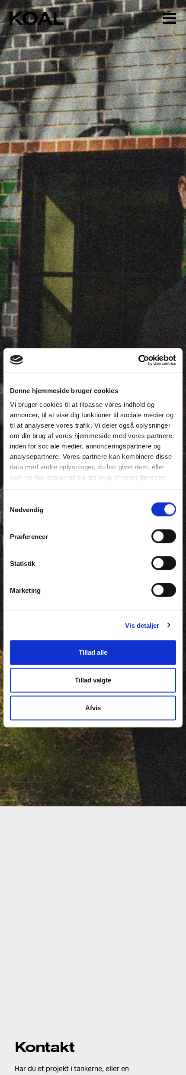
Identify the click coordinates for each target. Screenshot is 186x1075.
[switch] (163, 536)
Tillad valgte (93, 680)
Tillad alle (93, 652)
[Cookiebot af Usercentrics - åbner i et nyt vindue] (138, 360)
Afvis (93, 707)
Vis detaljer (142, 625)
